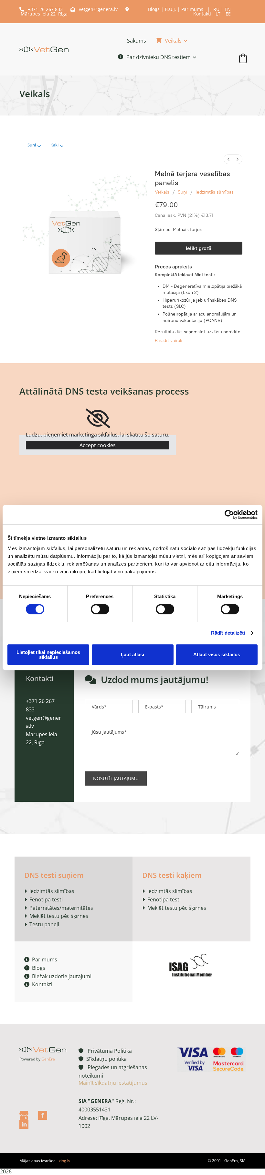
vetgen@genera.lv (94, 9)
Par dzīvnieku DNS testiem (158, 57)
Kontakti (202, 14)
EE (228, 14)
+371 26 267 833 (41, 9)
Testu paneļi (44, 924)
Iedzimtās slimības (215, 192)
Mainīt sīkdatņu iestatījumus (113, 1082)
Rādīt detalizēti (228, 633)
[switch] (100, 609)
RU (216, 9)
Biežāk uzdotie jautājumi (57, 976)
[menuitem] (228, 159)
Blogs (154, 9)
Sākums (136, 40)
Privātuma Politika (105, 1050)
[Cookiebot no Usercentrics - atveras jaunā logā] (229, 514)
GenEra (48, 1059)
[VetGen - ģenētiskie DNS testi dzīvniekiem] (44, 49)
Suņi (182, 192)
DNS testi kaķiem (172, 875)
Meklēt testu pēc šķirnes (58, 915)
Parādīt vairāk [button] (168, 340)
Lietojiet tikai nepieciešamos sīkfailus (48, 654)
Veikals (173, 40)
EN (228, 9)
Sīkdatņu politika (105, 1058)
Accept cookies (98, 445)
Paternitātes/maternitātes (61, 907)
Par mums (192, 9)
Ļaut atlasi (132, 654)
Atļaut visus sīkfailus (216, 654)
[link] (166, 41)
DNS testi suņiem (54, 875)
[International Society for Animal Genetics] (191, 964)
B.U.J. (170, 9)
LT (218, 14)
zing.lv (64, 1160)
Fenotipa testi (46, 899)
